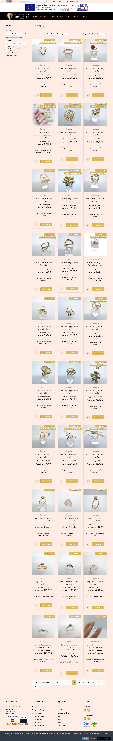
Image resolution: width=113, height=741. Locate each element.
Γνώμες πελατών (37, 719)
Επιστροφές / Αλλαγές (38, 710)
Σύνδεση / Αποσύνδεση (38, 725)
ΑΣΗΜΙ (10, 50)
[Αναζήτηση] (25, 34)
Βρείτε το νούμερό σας (38, 722)
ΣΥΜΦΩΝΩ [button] (85, 738)
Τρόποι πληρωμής (37, 713)
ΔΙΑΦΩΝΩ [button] (92, 738)
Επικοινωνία (61, 725)
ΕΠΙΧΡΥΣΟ (11, 52)
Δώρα (74, 16)
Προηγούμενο (45, 682)
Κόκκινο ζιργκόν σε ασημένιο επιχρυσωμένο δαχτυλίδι (44, 135)
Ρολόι (52, 16)
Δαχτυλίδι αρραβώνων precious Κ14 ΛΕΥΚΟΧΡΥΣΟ (69, 647)
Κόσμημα (43, 16)
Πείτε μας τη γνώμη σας (39, 716)
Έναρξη (36, 682)
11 (84, 682)
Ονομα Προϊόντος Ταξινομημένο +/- (57, 34)
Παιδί (67, 16)
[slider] (7, 38)
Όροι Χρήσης (61, 710)
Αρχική (35, 16)
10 (79, 682)
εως (15, 33)
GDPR (59, 716)
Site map (60, 722)
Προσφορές (84, 16)
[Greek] (7, 1)
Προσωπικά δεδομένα (64, 713)
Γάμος (59, 16)
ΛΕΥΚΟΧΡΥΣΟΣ (12, 48)
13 (93, 682)
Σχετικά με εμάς (62, 707)
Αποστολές (35, 707)
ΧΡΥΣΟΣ (10, 46)
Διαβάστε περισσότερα (104, 738)
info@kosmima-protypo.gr (57, 1)
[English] (10, 1)
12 (89, 682)
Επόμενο (100, 682)
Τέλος (35, 687)
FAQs (59, 719)
